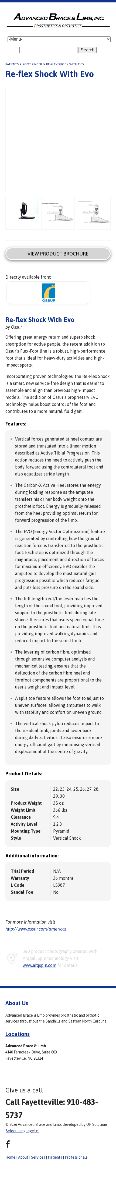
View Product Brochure (58, 254)
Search (87, 50)
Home (10, 1157)
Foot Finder (32, 64)
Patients (12, 64)
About (23, 1157)
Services (38, 1157)
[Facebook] (7, 1144)
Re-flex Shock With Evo (65, 64)
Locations (17, 1034)
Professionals (76, 1157)
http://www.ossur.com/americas (36, 929)
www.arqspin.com (39, 965)
